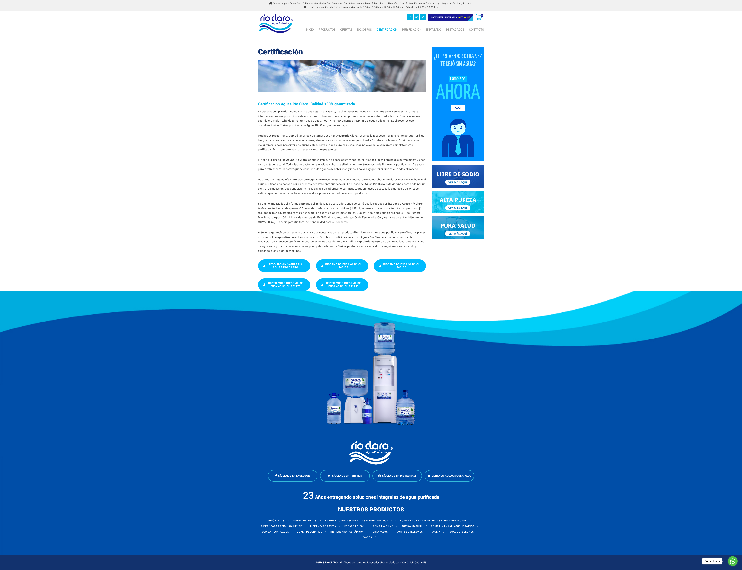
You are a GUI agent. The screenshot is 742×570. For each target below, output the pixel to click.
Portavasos (379, 531)
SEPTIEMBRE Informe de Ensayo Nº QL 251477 (285, 285)
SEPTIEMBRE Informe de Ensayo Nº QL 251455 (343, 285)
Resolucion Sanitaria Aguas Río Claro (285, 266)
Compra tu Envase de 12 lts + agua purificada (358, 520)
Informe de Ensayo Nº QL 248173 (343, 266)
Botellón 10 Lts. (305, 520)
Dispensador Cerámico (346, 531)
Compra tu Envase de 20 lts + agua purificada (433, 520)
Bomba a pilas (383, 526)
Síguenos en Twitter (347, 475)
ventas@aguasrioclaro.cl (451, 475)
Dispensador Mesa (323, 526)
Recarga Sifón (354, 526)
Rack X (436, 531)
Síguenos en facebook (294, 475)
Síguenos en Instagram (399, 475)
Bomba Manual (412, 526)
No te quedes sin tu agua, (450, 17)
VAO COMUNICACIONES (413, 562)
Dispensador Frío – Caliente (281, 526)
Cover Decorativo (309, 531)
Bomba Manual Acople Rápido (452, 526)
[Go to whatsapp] (733, 561)
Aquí (458, 107)
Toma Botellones (461, 531)
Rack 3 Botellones (409, 531)
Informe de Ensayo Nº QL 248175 (401, 266)
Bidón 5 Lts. (276, 520)
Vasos (367, 537)
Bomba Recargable (275, 531)
